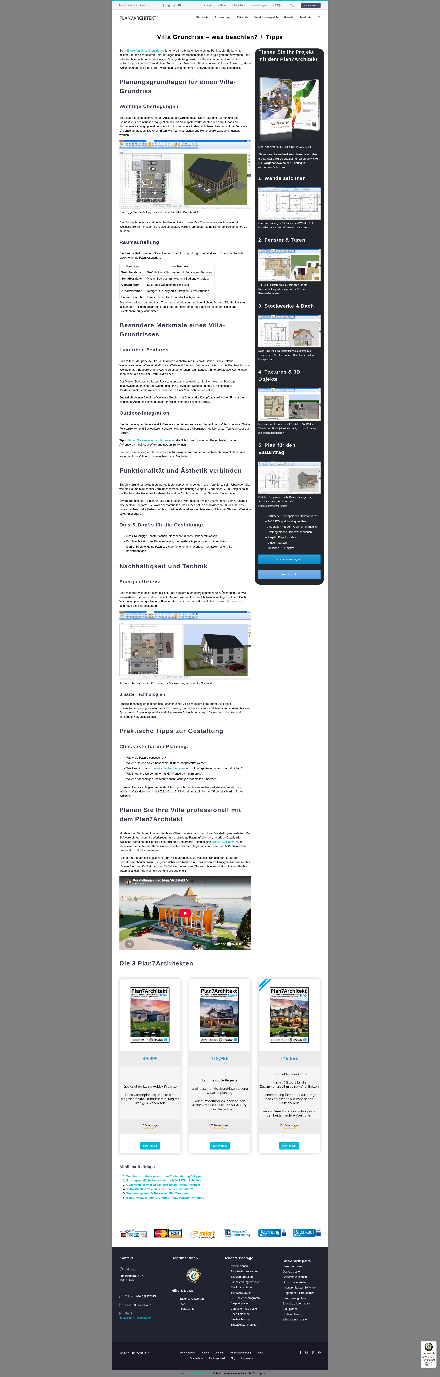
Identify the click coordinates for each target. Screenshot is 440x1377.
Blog (291, 5)
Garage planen (292, 1271)
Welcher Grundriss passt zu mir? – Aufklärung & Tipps (163, 1176)
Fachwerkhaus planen (297, 1261)
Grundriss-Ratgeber (197, 1373)
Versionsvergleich (266, 17)
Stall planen (290, 1309)
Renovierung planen (295, 1298)
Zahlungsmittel (217, 1358)
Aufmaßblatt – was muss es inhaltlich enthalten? (159, 1189)
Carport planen (239, 1303)
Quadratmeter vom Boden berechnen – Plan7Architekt (163, 1184)
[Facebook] (163, 5)
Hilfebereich (186, 1309)
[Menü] (434, 1343)
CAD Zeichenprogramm (245, 1298)
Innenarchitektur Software (299, 1287)
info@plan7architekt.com (136, 5)
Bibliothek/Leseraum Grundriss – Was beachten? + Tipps (165, 1197)
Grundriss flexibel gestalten (167, 768)
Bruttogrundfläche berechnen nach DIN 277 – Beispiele (163, 1180)
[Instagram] (169, 5)
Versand (219, 1352)
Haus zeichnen (292, 1266)
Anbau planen (239, 1266)
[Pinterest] (174, 5)
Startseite (202, 17)
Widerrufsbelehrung (240, 1352)
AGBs (260, 1352)
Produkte (305, 17)
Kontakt (208, 5)
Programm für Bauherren (298, 1293)
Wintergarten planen (295, 1319)
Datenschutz (196, 1358)
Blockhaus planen (241, 1287)
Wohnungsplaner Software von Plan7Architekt (157, 1193)
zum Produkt (289, 574)
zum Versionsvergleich (289, 559)
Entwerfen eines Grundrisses (145, 50)
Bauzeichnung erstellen (245, 1282)
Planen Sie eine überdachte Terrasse (150, 440)
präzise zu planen (223, 841)
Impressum (247, 1358)
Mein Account (311, 5)
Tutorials (242, 17)
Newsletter (240, 5)
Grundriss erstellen (295, 1282)
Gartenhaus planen (295, 1277)
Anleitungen (260, 5)
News (223, 5)
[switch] (428, 1364)
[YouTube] (179, 5)
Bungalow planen (241, 1292)
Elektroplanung (240, 1319)
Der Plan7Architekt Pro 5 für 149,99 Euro (284, 146)
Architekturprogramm (244, 1271)
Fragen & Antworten (191, 1298)
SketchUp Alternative (296, 1303)
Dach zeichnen (240, 1314)
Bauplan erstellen (241, 1276)
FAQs (278, 5)
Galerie (288, 17)
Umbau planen (292, 1314)
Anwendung (223, 17)
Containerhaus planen (244, 1308)
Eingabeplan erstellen (244, 1324)
